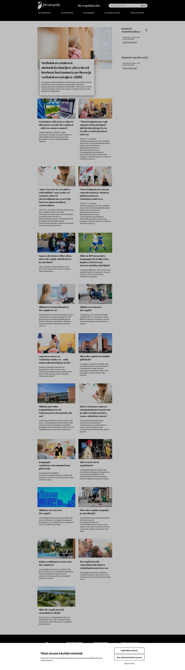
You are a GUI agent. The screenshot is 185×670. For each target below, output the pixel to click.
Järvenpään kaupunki (112, 13)
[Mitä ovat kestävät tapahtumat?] (95, 449)
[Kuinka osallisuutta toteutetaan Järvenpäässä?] (56, 549)
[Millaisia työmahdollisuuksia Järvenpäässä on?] (56, 294)
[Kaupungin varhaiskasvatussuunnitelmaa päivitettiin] (56, 449)
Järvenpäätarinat (44, 13)
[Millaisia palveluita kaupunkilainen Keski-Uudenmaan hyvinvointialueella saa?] (56, 393)
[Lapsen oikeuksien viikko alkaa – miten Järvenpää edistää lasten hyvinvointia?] (56, 243)
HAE (142, 6)
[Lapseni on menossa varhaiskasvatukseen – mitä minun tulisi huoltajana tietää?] (56, 343)
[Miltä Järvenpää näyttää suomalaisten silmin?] (56, 597)
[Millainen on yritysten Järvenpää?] (56, 497)
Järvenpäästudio (67, 13)
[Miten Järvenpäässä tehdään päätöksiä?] (95, 343)
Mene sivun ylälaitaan (131, 643)
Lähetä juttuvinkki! (137, 13)
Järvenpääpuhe (89, 13)
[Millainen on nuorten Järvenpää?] (95, 294)
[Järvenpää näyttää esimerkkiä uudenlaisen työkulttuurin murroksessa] (95, 549)
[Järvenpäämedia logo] (49, 6)
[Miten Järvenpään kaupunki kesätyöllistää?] (95, 497)
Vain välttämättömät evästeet (129, 657)
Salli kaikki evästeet (129, 650)
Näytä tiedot (129, 663)
